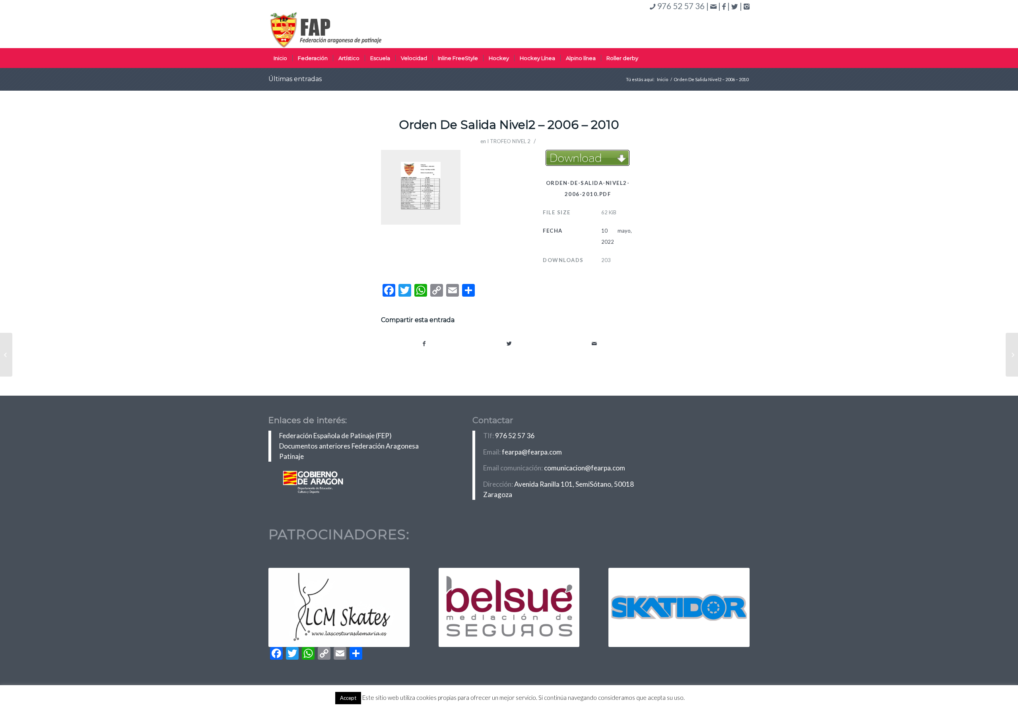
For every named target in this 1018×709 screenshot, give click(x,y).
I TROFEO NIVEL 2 (508, 141)
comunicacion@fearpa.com (584, 468)
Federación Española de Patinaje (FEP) (335, 435)
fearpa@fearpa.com (532, 452)
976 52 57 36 (514, 435)
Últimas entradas (295, 79)
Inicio (662, 79)
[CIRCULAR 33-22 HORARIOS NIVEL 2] (6, 355)
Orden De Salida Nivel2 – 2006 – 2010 (509, 124)
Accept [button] (348, 698)
